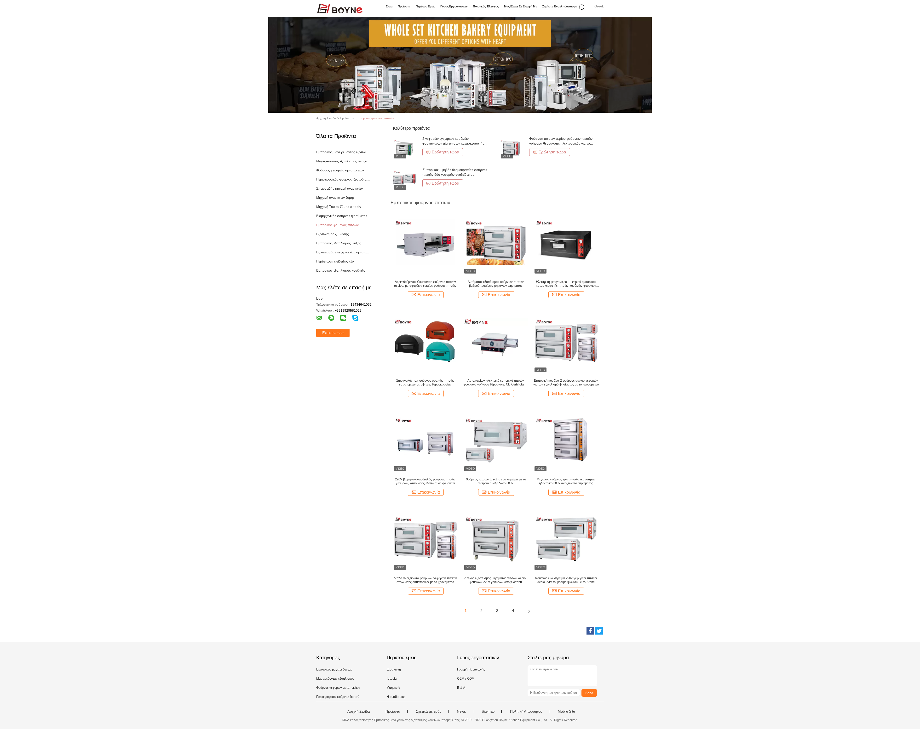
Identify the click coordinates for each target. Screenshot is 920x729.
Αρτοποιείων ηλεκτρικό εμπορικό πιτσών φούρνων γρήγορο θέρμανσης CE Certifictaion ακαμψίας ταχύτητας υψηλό (496, 382)
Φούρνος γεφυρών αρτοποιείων (340, 170)
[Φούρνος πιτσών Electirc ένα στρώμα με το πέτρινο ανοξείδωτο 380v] (495, 439)
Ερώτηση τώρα (445, 152)
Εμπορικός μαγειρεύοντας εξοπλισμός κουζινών (343, 152)
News (461, 711)
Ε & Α (461, 687)
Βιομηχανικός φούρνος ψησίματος (341, 216)
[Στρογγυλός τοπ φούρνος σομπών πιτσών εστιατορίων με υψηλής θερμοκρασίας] (425, 340)
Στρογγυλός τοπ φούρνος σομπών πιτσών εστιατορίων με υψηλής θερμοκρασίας (425, 382)
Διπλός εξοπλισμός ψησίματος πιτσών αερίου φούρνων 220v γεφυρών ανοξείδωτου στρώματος (495, 580)
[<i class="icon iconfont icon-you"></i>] (528, 610)
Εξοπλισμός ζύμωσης (332, 234)
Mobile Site (566, 711)
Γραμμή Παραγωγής (471, 669)
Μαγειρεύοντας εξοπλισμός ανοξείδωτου (343, 161)
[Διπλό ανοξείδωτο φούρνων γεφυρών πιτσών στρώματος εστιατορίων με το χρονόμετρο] (425, 538)
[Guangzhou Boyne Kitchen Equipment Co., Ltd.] (339, 8)
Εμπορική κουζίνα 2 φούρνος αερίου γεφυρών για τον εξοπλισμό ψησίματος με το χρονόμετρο (566, 382)
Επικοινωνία (333, 333)
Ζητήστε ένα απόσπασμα (559, 6)
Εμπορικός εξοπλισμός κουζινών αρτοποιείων (343, 270)
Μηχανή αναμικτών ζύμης (335, 197)
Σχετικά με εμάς (428, 711)
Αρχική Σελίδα (358, 711)
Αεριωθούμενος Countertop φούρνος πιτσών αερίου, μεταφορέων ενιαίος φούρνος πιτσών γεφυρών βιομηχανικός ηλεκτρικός (425, 284)
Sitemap (488, 711)
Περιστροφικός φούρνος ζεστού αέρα (343, 179)
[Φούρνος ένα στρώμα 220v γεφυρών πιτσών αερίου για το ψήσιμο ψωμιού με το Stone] (566, 538)
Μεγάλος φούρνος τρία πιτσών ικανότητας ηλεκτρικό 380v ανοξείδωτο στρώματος (566, 481)
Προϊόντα (404, 6)
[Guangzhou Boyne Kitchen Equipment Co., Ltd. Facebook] (590, 631)
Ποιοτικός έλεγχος (486, 6)
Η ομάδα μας (396, 697)
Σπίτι (389, 6)
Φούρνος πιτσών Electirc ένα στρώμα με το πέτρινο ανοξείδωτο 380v (496, 481)
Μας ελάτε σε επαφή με (520, 6)
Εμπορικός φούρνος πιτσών (375, 118)
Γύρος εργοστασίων (454, 6)
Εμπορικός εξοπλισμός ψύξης (338, 243)
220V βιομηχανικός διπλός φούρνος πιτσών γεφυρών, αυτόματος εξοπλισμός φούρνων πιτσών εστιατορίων (425, 481)
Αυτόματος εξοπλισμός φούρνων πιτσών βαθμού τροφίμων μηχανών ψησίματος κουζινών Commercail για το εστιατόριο (496, 284)
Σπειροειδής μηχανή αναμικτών (339, 188)
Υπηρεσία (393, 687)
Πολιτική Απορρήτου (526, 711)
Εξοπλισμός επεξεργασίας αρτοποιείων (343, 252)
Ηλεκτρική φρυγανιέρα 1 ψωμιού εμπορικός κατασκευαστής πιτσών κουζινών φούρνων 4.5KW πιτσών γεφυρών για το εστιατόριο (566, 284)
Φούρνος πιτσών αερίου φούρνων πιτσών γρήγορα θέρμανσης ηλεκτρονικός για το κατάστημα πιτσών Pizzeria (560, 143)
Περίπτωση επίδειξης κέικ (335, 261)
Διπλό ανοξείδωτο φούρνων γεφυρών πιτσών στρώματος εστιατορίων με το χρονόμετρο (425, 580)
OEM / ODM (465, 678)
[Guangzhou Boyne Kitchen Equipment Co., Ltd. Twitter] (599, 631)
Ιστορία (392, 678)
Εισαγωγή (394, 669)
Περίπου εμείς (425, 6)
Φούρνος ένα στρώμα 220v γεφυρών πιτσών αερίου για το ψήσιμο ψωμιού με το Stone (566, 580)
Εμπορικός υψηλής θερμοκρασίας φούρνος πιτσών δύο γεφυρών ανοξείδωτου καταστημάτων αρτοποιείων (454, 174)
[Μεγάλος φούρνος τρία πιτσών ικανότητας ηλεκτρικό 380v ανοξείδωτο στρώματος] (566, 439)
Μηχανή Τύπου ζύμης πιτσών (338, 207)
